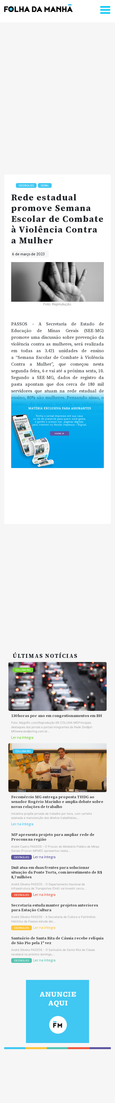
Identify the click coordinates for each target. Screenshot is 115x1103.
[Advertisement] (57, 96)
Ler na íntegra (22, 737)
